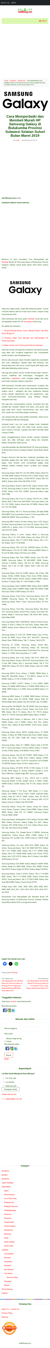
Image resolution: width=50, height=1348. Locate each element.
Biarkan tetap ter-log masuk (13, 1039)
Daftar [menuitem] (13, 3)
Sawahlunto (8, 1230)
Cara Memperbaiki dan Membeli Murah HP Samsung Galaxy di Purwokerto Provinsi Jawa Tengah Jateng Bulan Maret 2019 (37, 983)
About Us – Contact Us (10, 1309)
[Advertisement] (25, 51)
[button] (5, 1010)
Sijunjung (7, 1234)
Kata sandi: (8, 1033)
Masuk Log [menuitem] (5, 3)
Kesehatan (8, 1261)
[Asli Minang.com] (25, 10)
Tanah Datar (8, 1245)
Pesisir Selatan (9, 1226)
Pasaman (7, 1218)
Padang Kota (9, 1202)
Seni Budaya (9, 1269)
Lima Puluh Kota (10, 1198)
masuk (13, 1001)
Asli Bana (5, 1171)
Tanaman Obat (12, 1277)
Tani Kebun (8, 1273)
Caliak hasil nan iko (9, 1094)
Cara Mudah (8, 1253)
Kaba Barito (6, 1186)
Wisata (6, 1285)
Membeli (5, 262)
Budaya (5, 1174)
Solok (6, 1238)
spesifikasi (16, 378)
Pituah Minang (7, 1289)
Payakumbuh (9, 1222)
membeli (31, 318)
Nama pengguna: (10, 1028)
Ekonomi (7, 1257)
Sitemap (5, 1317)
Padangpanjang (10, 1210)
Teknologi (14, 972)
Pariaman (7, 1214)
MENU (44, 21)
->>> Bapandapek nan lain (12, 1098)
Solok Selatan (9, 1241)
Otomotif (7, 1265)
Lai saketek (10, 1082)
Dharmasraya (9, 1194)
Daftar (6, 1059)
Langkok (5, 1249)
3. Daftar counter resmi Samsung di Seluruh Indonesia (22, 345)
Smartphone (28, 321)
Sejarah (5, 1293)
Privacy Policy (7, 1313)
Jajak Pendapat (7, 1182)
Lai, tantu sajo (11, 1078)
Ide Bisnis (5, 1178)
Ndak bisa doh (11, 1086)
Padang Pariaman (11, 1206)
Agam (6, 1190)
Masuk (8, 1055)
